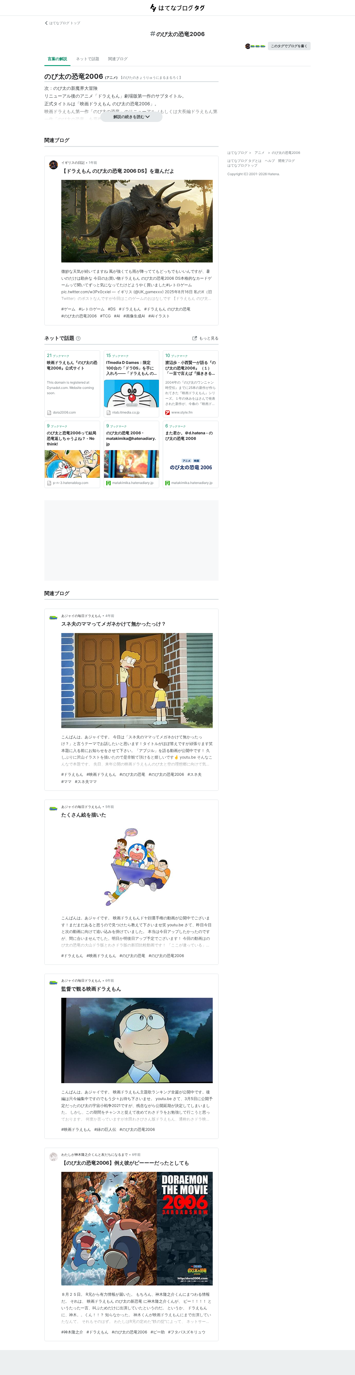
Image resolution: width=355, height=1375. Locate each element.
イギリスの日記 (73, 162)
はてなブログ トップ (64, 23)
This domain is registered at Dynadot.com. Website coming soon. (70, 387)
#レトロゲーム (92, 309)
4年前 (109, 616)
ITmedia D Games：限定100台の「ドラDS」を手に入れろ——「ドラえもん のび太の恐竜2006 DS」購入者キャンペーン (130, 368)
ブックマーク (58, 355)
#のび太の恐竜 (132, 774)
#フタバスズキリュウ (187, 1332)
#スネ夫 (194, 774)
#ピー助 (158, 1332)
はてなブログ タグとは (244, 161)
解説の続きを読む (128, 116)
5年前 (109, 807)
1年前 (93, 162)
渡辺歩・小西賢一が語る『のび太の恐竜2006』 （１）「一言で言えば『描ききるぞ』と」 (190, 368)
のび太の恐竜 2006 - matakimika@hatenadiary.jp (131, 438)
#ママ (66, 781)
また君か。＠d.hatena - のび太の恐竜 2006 (189, 435)
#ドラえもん (130, 309)
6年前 (109, 980)
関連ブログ (118, 58)
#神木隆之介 (72, 1332)
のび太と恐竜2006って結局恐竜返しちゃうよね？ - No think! (71, 438)
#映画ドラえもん (101, 774)
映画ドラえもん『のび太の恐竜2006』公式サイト (72, 365)
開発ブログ (286, 161)
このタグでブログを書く (289, 46)
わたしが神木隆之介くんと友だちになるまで (94, 1154)
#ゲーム (68, 309)
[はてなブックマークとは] (78, 338)
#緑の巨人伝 (105, 1129)
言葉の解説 (57, 58)
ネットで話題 (87, 58)
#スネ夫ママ (86, 781)
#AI (117, 315)
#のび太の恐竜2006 (79, 315)
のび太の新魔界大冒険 (75, 88)
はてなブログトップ (242, 165)
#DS (112, 309)
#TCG (105, 315)
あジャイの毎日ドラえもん (81, 616)
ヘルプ (270, 161)
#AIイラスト (159, 315)
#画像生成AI (134, 315)
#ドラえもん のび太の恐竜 (167, 309)
